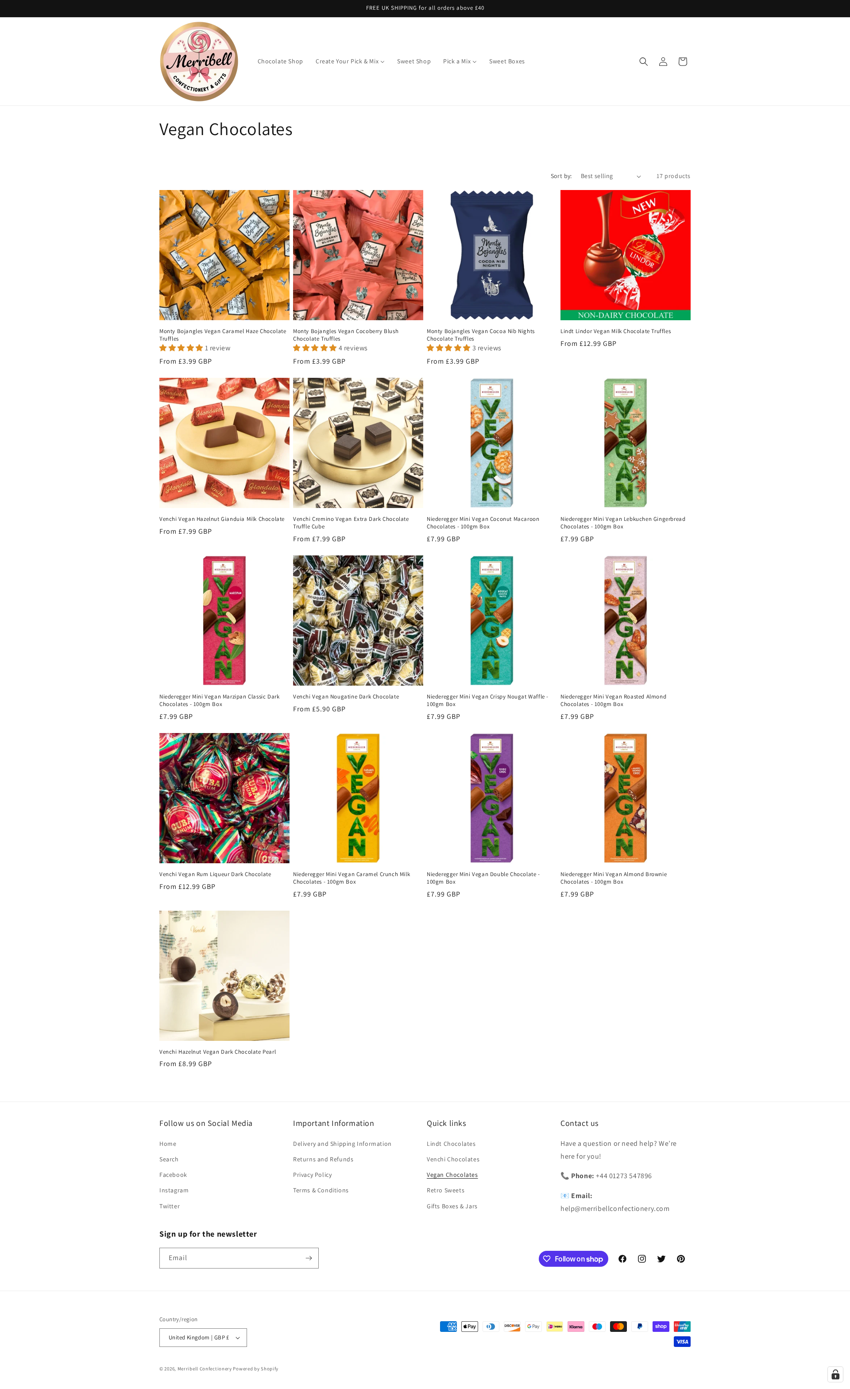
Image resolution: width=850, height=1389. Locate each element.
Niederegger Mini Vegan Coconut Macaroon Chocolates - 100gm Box (483, 523)
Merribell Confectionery (205, 1369)
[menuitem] (280, 61)
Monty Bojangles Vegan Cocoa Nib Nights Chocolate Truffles (481, 335)
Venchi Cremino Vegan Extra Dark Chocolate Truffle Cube (351, 523)
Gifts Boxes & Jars (452, 1206)
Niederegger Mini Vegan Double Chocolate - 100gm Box (483, 878)
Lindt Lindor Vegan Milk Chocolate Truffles (615, 331)
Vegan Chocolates (452, 1175)
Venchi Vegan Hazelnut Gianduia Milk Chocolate (222, 519)
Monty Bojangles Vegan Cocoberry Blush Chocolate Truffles (345, 335)
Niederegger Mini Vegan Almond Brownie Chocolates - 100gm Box (613, 878)
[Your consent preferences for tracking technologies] (835, 1374)
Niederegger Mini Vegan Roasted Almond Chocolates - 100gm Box (613, 700)
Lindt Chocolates (451, 1144)
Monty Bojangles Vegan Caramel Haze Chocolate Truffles (222, 335)
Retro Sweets (445, 1190)
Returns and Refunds (323, 1159)
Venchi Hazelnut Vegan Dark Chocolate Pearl (217, 1051)
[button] (643, 61)
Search (169, 1159)
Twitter (169, 1206)
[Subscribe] (308, 1258)
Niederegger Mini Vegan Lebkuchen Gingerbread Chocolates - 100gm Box (622, 523)
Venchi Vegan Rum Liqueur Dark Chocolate (215, 874)
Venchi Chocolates (453, 1159)
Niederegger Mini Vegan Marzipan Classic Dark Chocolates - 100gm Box (219, 700)
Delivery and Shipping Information (342, 1144)
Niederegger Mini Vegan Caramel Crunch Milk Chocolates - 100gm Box (351, 878)
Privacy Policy (312, 1175)
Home (167, 1144)
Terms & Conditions (321, 1190)
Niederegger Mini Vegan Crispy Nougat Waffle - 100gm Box (488, 700)
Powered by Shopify (255, 1369)
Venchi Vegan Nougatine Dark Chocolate (346, 696)
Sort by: (561, 176)
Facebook (173, 1175)
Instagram (174, 1190)
